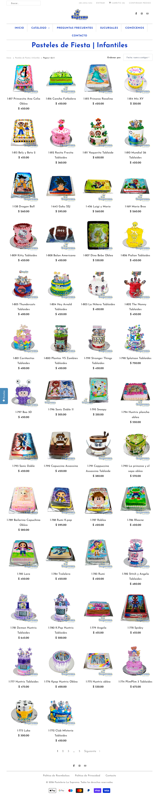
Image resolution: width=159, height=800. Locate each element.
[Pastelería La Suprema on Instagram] (142, 13)
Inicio (19, 28)
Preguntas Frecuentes (75, 28)
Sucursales (109, 28)
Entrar (100, 3)
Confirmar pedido (140, 3)
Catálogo (39, 28)
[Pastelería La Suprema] (79, 14)
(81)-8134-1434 (85, 3)
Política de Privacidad (87, 775)
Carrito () (118, 3)
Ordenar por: (114, 58)
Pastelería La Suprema (67, 782)
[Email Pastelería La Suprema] (147, 13)
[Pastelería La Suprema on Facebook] (136, 13)
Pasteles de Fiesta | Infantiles (80, 45)
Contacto (79, 36)
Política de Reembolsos (56, 775)
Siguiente (90, 751)
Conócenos (134, 28)
